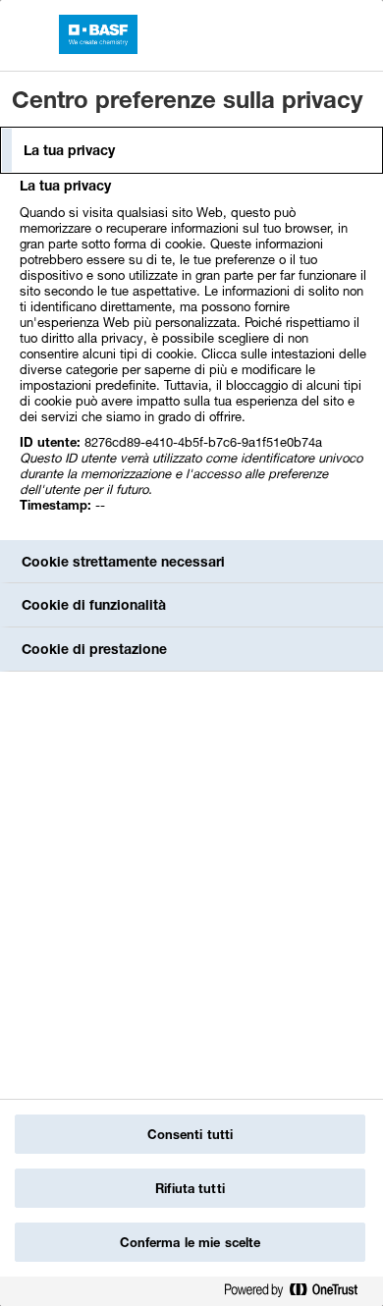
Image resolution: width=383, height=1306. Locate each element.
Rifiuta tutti (190, 1188)
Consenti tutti (190, 1134)
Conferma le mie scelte (190, 1242)
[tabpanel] (194, 356)
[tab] (191, 150)
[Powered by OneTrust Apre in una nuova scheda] (298, 1293)
